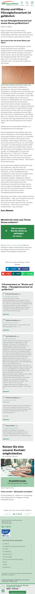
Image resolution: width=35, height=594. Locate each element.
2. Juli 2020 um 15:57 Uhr (10, 400)
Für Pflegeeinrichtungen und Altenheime (14, 546)
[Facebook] (19, 514)
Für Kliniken (6, 544)
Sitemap (11, 581)
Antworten (6, 314)
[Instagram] (21, 514)
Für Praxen (6, 549)
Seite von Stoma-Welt (13, 245)
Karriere (5, 562)
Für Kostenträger (7, 557)
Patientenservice (7, 554)
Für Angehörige (7, 551)
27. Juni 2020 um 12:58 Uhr (10, 296)
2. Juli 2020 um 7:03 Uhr (9, 339)
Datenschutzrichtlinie (8, 579)
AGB (16, 581)
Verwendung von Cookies (22, 579)
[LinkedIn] (14, 514)
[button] (11, 269)
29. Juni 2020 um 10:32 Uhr (10, 323)
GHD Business (7, 567)
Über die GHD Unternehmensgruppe (13, 559)
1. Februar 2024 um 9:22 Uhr (10, 428)
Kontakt (5, 564)
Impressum (5, 581)
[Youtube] (16, 514)
